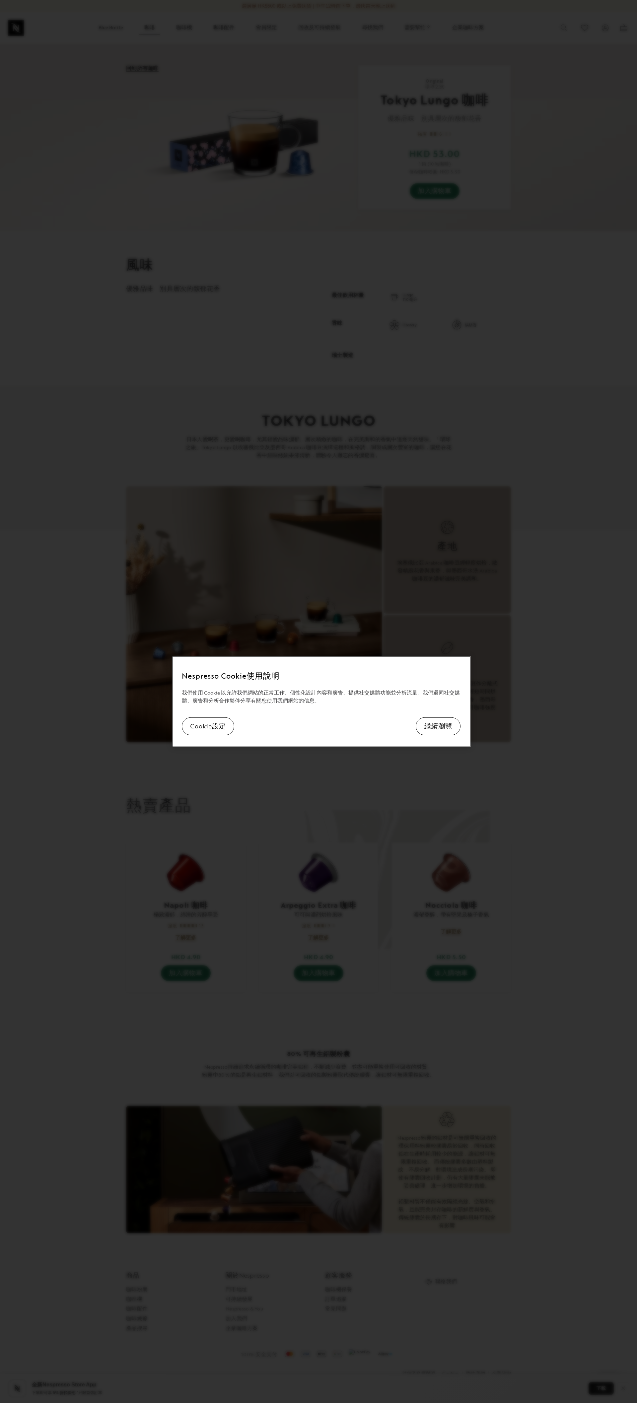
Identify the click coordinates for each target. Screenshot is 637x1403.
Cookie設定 (208, 726)
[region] (321, 701)
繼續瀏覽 (438, 726)
